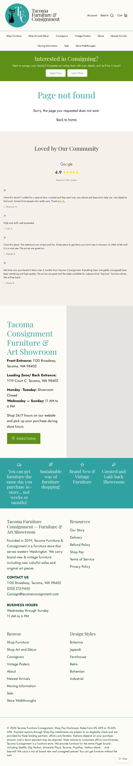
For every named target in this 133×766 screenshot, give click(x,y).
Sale (66, 45)
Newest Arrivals (119, 36)
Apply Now (55, 73)
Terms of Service (82, 559)
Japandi (75, 649)
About (101, 36)
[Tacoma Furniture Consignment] (32, 15)
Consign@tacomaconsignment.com (33, 593)
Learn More (77, 73)
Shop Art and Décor (38, 36)
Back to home (66, 119)
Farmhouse (78, 656)
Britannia (76, 642)
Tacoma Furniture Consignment (35, 728)
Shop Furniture (13, 36)
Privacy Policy (80, 566)
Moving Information (47, 45)
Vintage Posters (83, 36)
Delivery (76, 537)
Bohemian (77, 671)
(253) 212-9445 (18, 588)
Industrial (76, 678)
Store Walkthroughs (86, 45)
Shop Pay (77, 552)
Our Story (77, 530)
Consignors (62, 36)
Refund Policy (80, 544)
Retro (74, 664)
